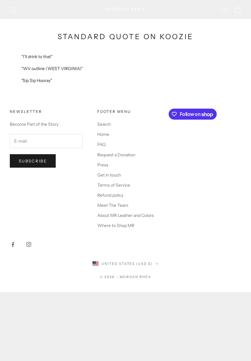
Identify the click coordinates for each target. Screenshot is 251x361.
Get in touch (109, 175)
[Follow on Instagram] (29, 244)
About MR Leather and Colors (125, 215)
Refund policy (110, 195)
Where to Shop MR (115, 225)
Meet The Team (112, 205)
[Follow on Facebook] (13, 244)
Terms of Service (113, 185)
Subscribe (33, 160)
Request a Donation (116, 155)
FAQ (101, 144)
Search (104, 124)
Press (102, 165)
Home (103, 134)
